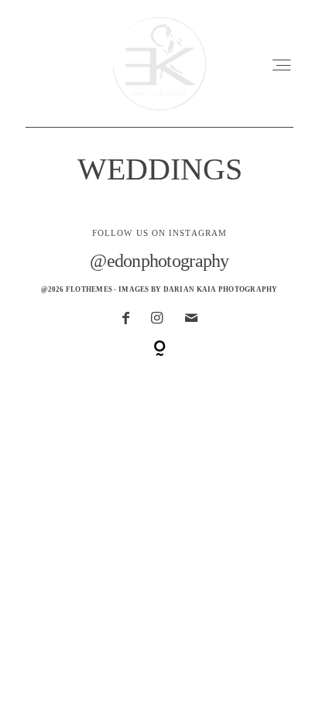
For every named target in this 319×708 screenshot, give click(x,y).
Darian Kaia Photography (220, 289)
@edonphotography (159, 260)
